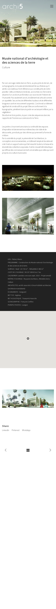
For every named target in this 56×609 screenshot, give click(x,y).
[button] (28, 338)
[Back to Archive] (28, 450)
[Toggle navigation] (52, 6)
